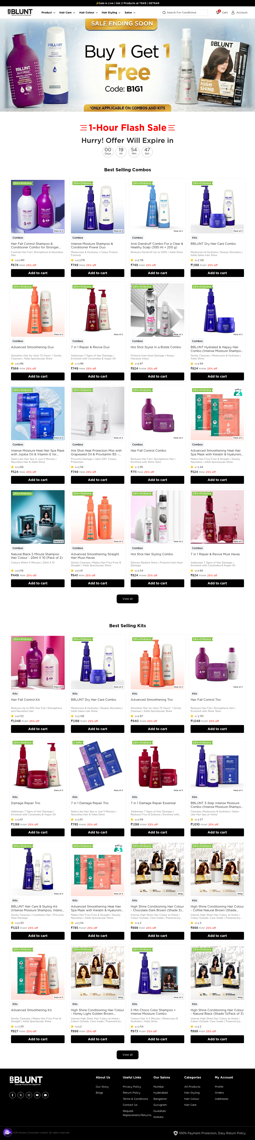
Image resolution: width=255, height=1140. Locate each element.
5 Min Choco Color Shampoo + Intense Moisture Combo (153, 1011)
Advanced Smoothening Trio (152, 699)
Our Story (102, 1086)
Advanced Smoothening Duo (32, 347)
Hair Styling (192, 1092)
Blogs (99, 1092)
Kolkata (158, 1117)
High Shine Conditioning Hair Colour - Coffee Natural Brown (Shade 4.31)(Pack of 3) (217, 908)
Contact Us (130, 1104)
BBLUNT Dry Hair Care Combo (213, 244)
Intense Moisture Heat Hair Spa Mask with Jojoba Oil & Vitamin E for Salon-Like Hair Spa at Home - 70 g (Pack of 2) (37, 452)
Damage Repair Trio (25, 803)
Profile (219, 1086)
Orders (219, 1092)
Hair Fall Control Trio (206, 699)
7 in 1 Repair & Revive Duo (90, 347)
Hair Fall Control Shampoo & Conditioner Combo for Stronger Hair (35, 245)
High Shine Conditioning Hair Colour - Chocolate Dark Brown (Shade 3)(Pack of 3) (157, 908)
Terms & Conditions (135, 1098)
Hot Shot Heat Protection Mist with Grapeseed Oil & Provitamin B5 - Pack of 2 (96, 452)
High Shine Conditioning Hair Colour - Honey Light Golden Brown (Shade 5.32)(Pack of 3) (97, 1012)
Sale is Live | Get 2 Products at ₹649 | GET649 (129, 3)
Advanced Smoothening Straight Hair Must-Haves (95, 556)
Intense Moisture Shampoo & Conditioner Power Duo (92, 245)
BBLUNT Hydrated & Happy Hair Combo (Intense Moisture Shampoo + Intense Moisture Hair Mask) (217, 349)
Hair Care (190, 1104)
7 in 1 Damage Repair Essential (153, 803)
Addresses (221, 1098)
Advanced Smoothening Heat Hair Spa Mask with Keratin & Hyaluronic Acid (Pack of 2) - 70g (217, 452)
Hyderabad (160, 1092)
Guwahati (159, 1111)
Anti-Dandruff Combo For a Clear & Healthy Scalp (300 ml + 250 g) (157, 245)
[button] (13, 260)
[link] (127, 65)
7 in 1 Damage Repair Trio (89, 803)
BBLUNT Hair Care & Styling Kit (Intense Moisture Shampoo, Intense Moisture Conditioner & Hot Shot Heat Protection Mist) (37, 908)
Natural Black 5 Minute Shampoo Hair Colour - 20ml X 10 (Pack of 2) (37, 556)
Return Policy (131, 1092)
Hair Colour (191, 1098)
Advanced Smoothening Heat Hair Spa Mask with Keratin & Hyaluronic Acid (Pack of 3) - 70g (97, 908)
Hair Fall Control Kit (25, 699)
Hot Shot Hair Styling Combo (152, 554)
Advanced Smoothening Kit (31, 1010)
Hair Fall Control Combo (148, 450)
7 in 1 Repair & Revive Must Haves (215, 554)
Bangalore (160, 1098)
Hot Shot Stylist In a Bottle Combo (156, 347)
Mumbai (158, 1086)
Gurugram (160, 1104)
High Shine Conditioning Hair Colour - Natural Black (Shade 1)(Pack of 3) (217, 1011)
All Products (192, 1086)
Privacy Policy (132, 1086)
